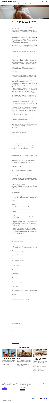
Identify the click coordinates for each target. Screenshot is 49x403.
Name (12, 330)
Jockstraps (44, 383)
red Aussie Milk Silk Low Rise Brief (30, 36)
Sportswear (44, 386)
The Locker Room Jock (5, 400)
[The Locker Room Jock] (9, 1)
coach (15, 323)
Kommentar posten (15, 343)
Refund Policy (36, 385)
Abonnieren (22, 389)
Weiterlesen (34, 372)
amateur (14, 323)
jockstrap (18, 323)
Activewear (26, 3)
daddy (16, 323)
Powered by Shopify (9, 400)
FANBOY (19, 358)
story (19, 323)
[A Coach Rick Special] (22, 305)
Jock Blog (30, 3)
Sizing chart (36, 384)
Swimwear (23, 3)
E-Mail (12, 333)
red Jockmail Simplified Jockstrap (20, 228)
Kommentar (13, 337)
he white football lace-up (16, 68)
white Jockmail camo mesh (18, 44)
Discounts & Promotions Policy (38, 386)
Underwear (19, 3)
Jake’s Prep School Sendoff (9, 358)
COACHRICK (20, 305)
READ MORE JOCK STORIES (24, 347)
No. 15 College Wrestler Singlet (33, 37)
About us (36, 383)
